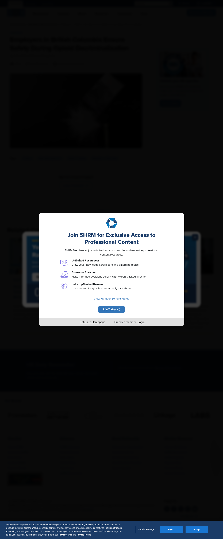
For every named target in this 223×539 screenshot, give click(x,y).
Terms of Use (65, 534)
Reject (171, 530)
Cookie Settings (146, 530)
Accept (197, 530)
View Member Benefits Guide (111, 298)
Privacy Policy (84, 534)
